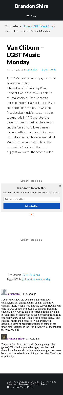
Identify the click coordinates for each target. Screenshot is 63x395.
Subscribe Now (31, 205)
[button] (31, 188)
